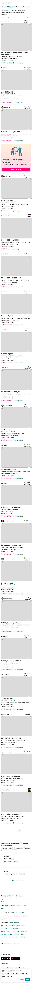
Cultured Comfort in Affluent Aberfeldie (11, 509)
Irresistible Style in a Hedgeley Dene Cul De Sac (13, 433)
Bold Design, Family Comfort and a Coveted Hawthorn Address (16, 204)
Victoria (9, 10)
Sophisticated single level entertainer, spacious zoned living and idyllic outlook (16, 394)
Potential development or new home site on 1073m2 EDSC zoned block (16, 134)
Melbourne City (15, 10)
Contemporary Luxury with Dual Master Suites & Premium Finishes (16, 242)
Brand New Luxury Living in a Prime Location (12, 816)
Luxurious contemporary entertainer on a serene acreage (16, 471)
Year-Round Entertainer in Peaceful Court (12, 356)
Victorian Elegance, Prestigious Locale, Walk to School (15, 702)
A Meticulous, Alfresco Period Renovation (12, 547)
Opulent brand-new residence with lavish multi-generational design (16, 96)
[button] (19, 830)
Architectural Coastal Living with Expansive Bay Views (15, 280)
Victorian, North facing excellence (10, 663)
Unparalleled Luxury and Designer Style (11, 56)
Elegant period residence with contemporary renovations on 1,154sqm (16, 625)
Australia (5, 10)
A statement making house (8, 587)
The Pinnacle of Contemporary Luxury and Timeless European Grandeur (16, 318)
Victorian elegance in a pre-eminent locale (12, 778)
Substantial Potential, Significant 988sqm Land (13, 740)
